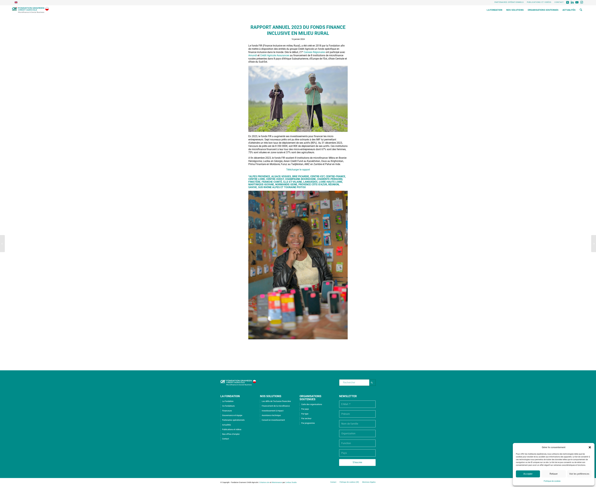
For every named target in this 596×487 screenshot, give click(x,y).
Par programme (308, 423)
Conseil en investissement (273, 420)
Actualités (226, 425)
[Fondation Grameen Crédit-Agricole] (30, 10)
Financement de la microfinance (276, 406)
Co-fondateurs (228, 406)
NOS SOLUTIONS (270, 396)
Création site (264, 482)
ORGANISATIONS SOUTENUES (310, 397)
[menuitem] (509, 2)
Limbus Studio (291, 482)
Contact (559, 2)
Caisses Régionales (314, 52)
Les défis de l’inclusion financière (276, 401)
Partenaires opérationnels (509, 2)
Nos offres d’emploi (230, 434)
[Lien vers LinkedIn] (572, 2)
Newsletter (348, 396)
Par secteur (306, 418)
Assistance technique (271, 415)
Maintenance (277, 482)
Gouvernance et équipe (232, 415)
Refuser (554, 473)
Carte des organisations (311, 404)
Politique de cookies (552, 481)
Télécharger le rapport (298, 169)
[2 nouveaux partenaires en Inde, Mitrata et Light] (2, 243)
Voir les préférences (579, 473)
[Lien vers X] (567, 2)
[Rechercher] (581, 10)
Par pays (305, 409)
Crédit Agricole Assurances (274, 55)
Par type (304, 414)
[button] (589, 447)
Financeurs (227, 411)
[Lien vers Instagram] (581, 2)
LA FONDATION (230, 396)
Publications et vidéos (539, 2)
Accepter (528, 473)
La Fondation (227, 401)
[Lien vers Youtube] (577, 2)
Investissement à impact (272, 411)
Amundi (252, 55)
